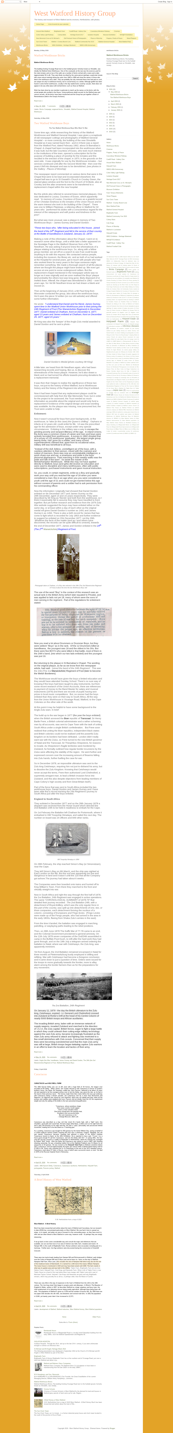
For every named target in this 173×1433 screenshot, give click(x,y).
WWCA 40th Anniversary (87, 45)
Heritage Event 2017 (76, 35)
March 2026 (115, 104)
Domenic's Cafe (117, 297)
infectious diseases (131, 326)
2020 (111, 129)
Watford (57, 1168)
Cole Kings (110, 223)
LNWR (108, 341)
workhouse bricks (118, 433)
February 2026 (116, 107)
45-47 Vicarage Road (121, 259)
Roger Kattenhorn (132, 369)
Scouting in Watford (126, 375)
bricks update (133, 269)
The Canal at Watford (133, 386)
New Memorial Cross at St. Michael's (48, 38)
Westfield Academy (131, 422)
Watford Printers (126, 407)
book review (130, 267)
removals (131, 367)
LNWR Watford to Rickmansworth (122, 341)
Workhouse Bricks (42, 45)
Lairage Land (133, 339)
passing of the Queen (123, 356)
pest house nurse (116, 358)
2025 (111, 114)
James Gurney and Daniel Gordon (70, 1060)
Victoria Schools (49, 1389)
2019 (111, 132)
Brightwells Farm (59, 31)
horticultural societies (114, 326)
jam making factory (119, 330)
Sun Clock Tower (41, 42)
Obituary (123, 352)
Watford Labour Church (130, 405)
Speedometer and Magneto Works (116, 379)
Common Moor (116, 289)
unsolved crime (124, 392)
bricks (137, 267)
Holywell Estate (112, 233)
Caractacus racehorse (69, 1166)
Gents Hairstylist (129, 306)
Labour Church (111, 337)
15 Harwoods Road (112, 256)
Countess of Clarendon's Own (131, 291)
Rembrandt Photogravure (120, 367)
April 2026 (114, 101)
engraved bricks (57, 109)
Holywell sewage (134, 324)
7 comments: (52, 106)
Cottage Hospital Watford (113, 291)
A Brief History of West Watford (52, 1179)
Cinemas (117, 31)
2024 (111, 117)
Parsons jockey (48, 1168)
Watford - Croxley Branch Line (61, 42)
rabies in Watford (120, 362)
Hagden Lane (124, 312)
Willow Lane (127, 429)
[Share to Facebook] (67, 106)
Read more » (38, 101)
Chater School (122, 280)
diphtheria (130, 295)
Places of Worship (96, 38)
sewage (116, 377)
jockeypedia (38, 1168)
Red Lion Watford (125, 364)
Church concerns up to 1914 (125, 282)
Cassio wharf (133, 276)
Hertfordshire (82, 1166)
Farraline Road (125, 301)
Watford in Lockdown (114, 230)
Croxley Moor (126, 293)
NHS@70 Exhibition (126, 35)
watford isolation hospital (114, 405)
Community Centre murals (130, 289)
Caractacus (40, 1074)
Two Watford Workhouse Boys (51, 123)
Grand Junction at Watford (119, 310)
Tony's (128, 390)
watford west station (126, 414)
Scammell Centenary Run (113, 373)
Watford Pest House (113, 407)
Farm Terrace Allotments (115, 193)
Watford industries (63, 1309)
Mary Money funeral (128, 343)
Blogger (112, 1428)
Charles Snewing (111, 280)
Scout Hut (116, 375)
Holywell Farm (92, 1166)
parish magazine (132, 354)
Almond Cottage (118, 263)
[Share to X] (65, 106)
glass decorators (128, 308)
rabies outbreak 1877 (133, 362)
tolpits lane (118, 390)
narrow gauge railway (130, 349)
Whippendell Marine (123, 424)
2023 (111, 120)
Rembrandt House (50, 1331)
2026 (111, 89)
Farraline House (113, 301)
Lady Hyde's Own (122, 339)
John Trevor (115, 335)
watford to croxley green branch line (127, 412)
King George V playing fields (129, 335)
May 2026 (114, 92)
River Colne (120, 369)
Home (64, 1317)
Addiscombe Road (119, 261)
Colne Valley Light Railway (44, 35)
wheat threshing (111, 424)
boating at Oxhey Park (118, 267)
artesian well (116, 265)
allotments (109, 263)
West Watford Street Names (115, 422)
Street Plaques (131, 38)
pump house (128, 360)
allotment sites (132, 261)
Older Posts (97, 1317)
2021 (111, 126)
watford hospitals (119, 403)
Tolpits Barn (129, 388)
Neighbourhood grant (112, 352)
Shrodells (67, 109)
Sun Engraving (128, 381)
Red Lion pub (113, 364)
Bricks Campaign (45, 109)
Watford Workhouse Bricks (49, 55)
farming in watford (134, 299)
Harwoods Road (115, 316)
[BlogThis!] (63, 106)
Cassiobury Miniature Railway (100, 31)
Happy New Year (126, 314)
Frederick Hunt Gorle (117, 306)
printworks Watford (129, 358)
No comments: (52, 1057)
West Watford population (93, 1309)
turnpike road (113, 392)
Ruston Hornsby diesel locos (115, 371)
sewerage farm (125, 377)
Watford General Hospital (106, 42)
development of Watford (48, 1309)
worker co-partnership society (121, 431)
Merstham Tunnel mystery (114, 347)
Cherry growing (133, 280)
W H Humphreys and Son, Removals (46, 1374)
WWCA (126, 433)
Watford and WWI (111, 399)
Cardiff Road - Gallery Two (115, 243)
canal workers (122, 274)
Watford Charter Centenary (125, 399)
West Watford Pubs (125, 42)
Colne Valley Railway (127, 286)
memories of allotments (118, 345)
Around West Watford (43, 31)
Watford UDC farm (112, 414)
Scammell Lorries (127, 373)
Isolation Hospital (93, 35)
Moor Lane (126, 347)
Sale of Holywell (132, 371)
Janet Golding (121, 332)
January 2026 (116, 110)
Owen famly (111, 354)
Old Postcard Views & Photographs (75, 38)
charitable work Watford (130, 278)
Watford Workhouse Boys (65, 1063)
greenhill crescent (112, 312)
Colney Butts (62, 35)
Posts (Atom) (73, 1322)
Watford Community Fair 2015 (84, 42)
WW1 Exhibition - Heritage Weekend (63, 45)
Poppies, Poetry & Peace (114, 38)
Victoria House (118, 395)
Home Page (40, 24)
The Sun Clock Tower (41, 1411)
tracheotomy (135, 390)
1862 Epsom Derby (46, 1166)
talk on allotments (121, 384)
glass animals (118, 308)
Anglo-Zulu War (44, 1060)
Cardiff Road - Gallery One (77, 31)
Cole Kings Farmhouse (113, 286)
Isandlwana (54, 1060)
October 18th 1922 (133, 352)
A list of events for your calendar (58, 24)
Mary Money (117, 343)
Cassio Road (124, 276)
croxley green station (114, 293)
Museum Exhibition (109, 35)
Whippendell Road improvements (121, 427)
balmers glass (127, 265)
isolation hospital (124, 328)
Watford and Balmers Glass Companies (57, 1363)
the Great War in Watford (116, 388)
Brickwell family (111, 272)
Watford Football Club (114, 246)
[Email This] (61, 106)
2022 (111, 123)
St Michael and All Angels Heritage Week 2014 (50, 1349)
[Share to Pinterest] (69, 106)
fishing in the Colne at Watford (123, 303)
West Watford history (77, 1309)
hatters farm (125, 316)
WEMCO (116, 418)
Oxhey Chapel (121, 354)
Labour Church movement (125, 337)
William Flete (118, 429)
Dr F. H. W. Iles (128, 297)
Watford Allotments (132, 397)
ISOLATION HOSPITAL (42, 1341)
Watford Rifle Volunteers (125, 409)
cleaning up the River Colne (121, 284)
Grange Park (133, 310)
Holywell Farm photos (121, 324)
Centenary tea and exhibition (114, 278)
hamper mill (116, 314)
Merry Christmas (132, 345)
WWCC (132, 433)
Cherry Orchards (111, 282)
